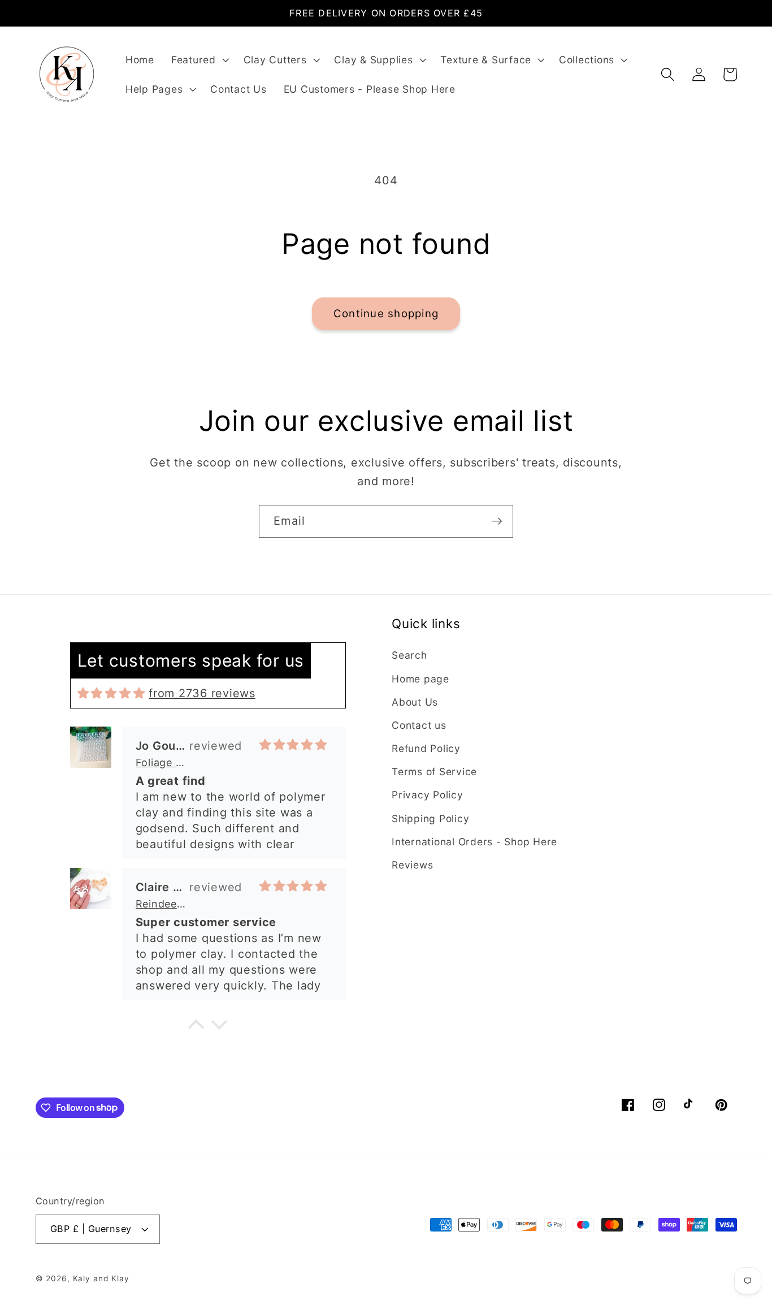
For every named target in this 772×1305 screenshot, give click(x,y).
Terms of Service (434, 771)
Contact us (419, 725)
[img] (111, 693)
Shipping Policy (430, 818)
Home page (420, 679)
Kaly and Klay (101, 1278)
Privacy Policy (427, 795)
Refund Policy (426, 748)
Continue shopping (386, 313)
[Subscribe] (497, 521)
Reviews (412, 865)
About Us (415, 702)
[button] (199, 60)
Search (409, 655)
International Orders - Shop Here (474, 842)
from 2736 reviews (202, 693)
